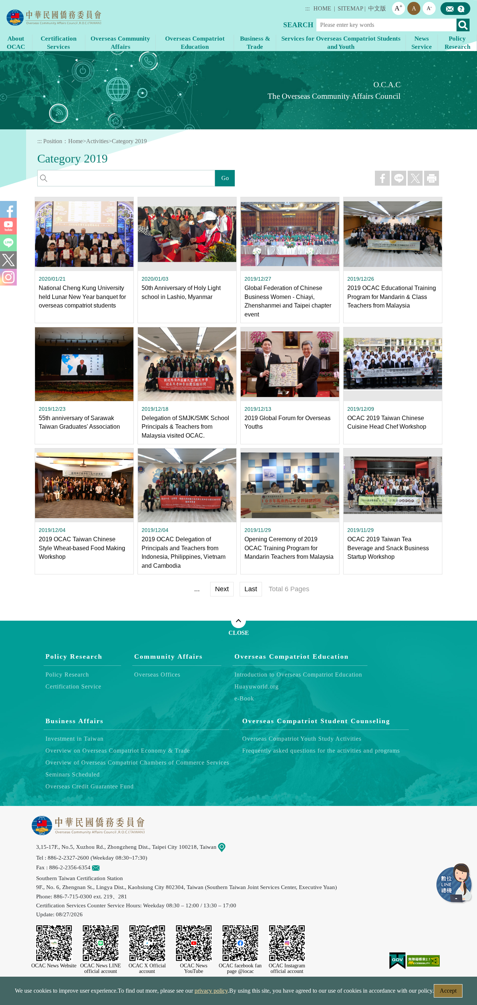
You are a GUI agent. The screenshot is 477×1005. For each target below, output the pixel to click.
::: (307, 8)
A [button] (398, 7)
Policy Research (73, 656)
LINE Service (454, 883)
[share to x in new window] (415, 178)
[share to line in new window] (398, 178)
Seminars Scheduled (72, 774)
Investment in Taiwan (74, 738)
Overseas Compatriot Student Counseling (316, 720)
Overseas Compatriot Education (291, 656)
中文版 (377, 8)
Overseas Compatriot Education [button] (195, 42)
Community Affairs (168, 656)
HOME (322, 8)
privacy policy (211, 990)
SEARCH (298, 25)
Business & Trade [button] (255, 42)
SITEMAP (350, 8)
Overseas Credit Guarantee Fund (89, 786)
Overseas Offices (157, 674)
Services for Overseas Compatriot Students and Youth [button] (341, 42)
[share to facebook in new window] (382, 178)
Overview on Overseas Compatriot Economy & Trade (117, 750)
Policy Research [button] (457, 42)
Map (230, 847)
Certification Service (73, 686)
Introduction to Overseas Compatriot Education (298, 674)
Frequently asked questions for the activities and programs (321, 750)
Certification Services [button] (58, 42)
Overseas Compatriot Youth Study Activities (301, 738)
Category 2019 (129, 141)
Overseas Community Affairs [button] (120, 42)
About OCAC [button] (16, 42)
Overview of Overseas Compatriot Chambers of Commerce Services (137, 762)
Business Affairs (74, 720)
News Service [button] (421, 42)
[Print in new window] (431, 178)
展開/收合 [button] (238, 620)
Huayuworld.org (256, 686)
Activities (97, 141)
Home (75, 141)
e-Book (244, 698)
